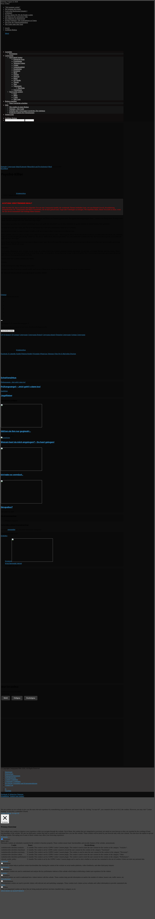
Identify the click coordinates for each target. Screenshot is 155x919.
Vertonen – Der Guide (16, 109)
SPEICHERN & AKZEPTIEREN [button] (12, 891)
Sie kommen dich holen (13, 9)
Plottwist (16, 76)
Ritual (15, 78)
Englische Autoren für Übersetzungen (21, 113)
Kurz (15, 94)
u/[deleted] (8, 13)
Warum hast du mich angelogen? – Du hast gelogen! (27, 442)
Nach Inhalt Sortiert (15, 57)
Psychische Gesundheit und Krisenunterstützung (21, 783)
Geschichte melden (7, 331)
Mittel (15, 95)
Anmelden (8, 52)
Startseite (4, 167)
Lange (15, 97)
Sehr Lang (16, 99)
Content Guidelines (11, 780)
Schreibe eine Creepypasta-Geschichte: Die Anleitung (27, 111)
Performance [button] (5, 867)
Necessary (6, 839)
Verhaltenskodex (10, 778)
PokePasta (21, 88)
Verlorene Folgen (19, 63)
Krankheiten (17, 69)
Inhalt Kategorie (21, 167)
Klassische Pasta (18, 59)
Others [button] (3, 885)
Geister (15, 65)
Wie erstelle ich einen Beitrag (19, 107)
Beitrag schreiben (11, 101)
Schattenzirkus (21, 193)
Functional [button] (4, 861)
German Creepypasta (78, 335)
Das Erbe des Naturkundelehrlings (16, 22)
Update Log (9, 785)
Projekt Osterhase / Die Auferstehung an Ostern (21, 20)
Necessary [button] (4, 837)
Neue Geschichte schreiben (18, 103)
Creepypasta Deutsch (35, 335)
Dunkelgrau (30, 698)
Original (3, 295)
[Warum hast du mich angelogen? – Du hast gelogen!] (5, 438)
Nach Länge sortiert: (16, 92)
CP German (15, 335)
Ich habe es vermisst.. (12, 474)
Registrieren (13, 54)
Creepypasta (9, 56)
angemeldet (11, 529)
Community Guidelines (13, 781)
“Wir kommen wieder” (12, 7)
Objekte (16, 75)
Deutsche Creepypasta (63, 335)
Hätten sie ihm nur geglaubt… (16, 431)
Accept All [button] (15, 813)
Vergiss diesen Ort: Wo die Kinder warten (19, 15)
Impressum (8, 772)
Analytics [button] (4, 873)
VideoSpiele (17, 86)
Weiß (6, 698)
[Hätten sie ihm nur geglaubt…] (21, 427)
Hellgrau (17, 698)
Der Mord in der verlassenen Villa (16, 17)
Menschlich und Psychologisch (37, 167)
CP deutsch (7, 335)
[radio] (64, 301)
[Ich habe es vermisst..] (21, 470)
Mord (15, 73)
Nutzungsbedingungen (12, 776)
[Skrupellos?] (21, 503)
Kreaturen (16, 71)
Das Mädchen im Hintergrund (15, 19)
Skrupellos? (7, 507)
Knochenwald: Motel (13, 563)
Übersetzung (17, 90)
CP (2, 335)
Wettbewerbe (9, 114)
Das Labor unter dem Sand (14, 24)
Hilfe (6, 105)
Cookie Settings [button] (6, 813)
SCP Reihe (17, 80)
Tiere (15, 84)
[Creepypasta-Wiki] (32, 48)
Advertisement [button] (6, 879)
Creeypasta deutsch (49, 335)
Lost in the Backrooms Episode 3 (16, 11)
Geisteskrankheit (19, 67)
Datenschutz (9, 774)
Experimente (17, 61)
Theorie (16, 82)
